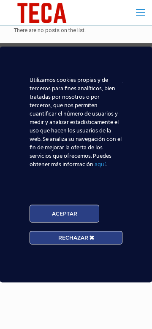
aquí (100, 165)
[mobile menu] (140, 12)
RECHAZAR (74, 238)
